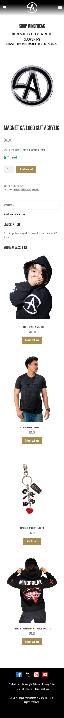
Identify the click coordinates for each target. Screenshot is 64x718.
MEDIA (48, 34)
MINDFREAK (26, 189)
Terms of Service (23, 689)
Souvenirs (35, 189)
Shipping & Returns (30, 684)
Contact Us (14, 684)
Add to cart (26, 169)
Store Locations (41, 689)
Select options (32, 340)
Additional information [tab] (14, 214)
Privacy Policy (48, 684)
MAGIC (30, 34)
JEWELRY (39, 34)
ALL (13, 34)
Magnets (17, 189)
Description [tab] (9, 205)
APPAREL (21, 34)
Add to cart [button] (32, 541)
